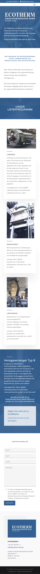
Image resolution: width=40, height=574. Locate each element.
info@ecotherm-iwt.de (15, 547)
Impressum (12, 571)
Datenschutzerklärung (23, 489)
